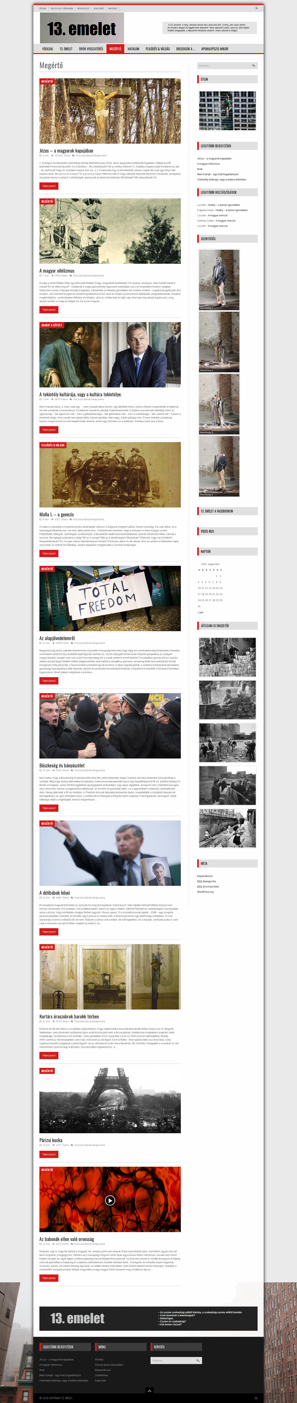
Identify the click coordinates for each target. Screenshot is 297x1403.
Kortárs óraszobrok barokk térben (69, 1016)
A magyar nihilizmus (56, 270)
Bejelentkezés (83, 8)
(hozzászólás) (208, 886)
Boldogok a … (185, 48)
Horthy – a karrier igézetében (224, 205)
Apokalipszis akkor (214, 48)
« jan (200, 612)
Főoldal (42, 8)
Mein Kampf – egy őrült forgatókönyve (218, 174)
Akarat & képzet (51, 325)
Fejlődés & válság (158, 48)
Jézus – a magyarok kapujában (66, 150)
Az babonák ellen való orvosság (66, 1238)
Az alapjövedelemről (57, 637)
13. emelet (66, 48)
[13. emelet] (82, 27)
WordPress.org (205, 891)
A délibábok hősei (54, 892)
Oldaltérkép (99, 8)
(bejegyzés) (206, 881)
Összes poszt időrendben (62, 8)
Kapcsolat (112, 8)
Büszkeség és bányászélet (62, 765)
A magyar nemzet (217, 215)
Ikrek (199, 169)
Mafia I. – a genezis (56, 514)
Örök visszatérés (91, 48)
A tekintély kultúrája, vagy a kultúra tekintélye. (80, 394)
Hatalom (133, 48)
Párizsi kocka (50, 1140)
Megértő (115, 48)
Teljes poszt (48, 186)
